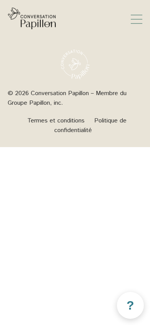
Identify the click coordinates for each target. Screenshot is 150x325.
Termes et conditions (56, 120)
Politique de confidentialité (90, 125)
